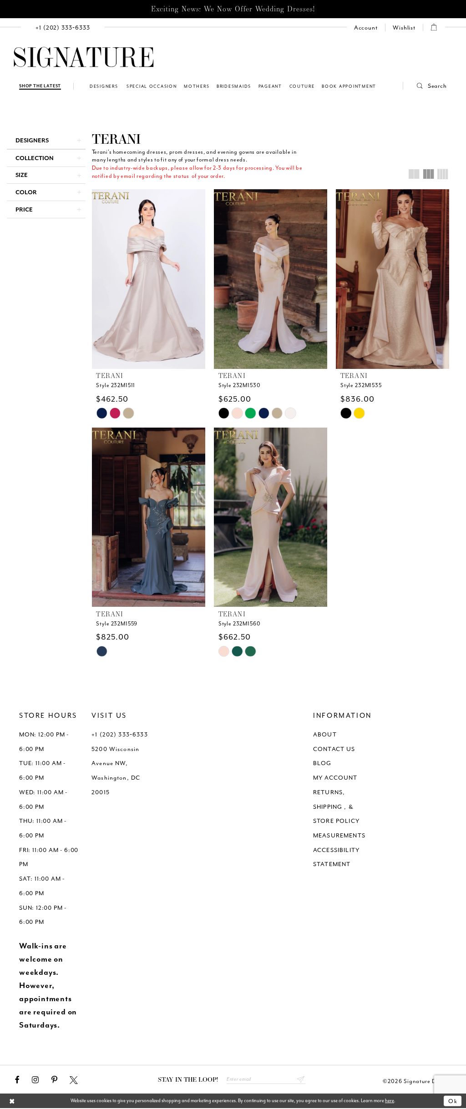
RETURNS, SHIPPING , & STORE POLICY (336, 806)
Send (300, 1079)
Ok (453, 1101)
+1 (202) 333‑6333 (119, 734)
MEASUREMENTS (339, 835)
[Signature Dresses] (83, 57)
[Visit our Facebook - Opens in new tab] (17, 1080)
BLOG (322, 763)
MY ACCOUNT (335, 777)
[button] (425, 86)
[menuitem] (63, 27)
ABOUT (325, 734)
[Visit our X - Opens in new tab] (74, 1080)
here (389, 1101)
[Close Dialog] (12, 1101)
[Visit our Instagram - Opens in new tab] (35, 1080)
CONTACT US (334, 749)
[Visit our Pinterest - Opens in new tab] (54, 1080)
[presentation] (148, 278)
